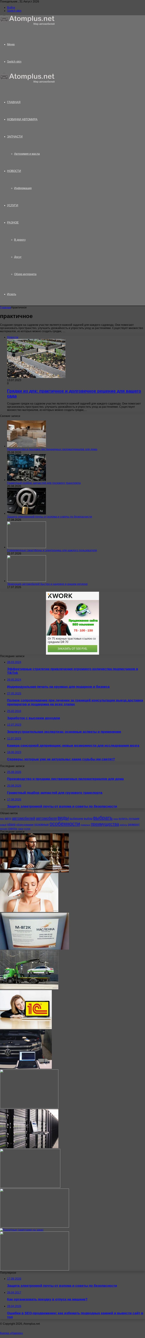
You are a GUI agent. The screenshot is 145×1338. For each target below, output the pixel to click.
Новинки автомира (22, 119)
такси (20, 828)
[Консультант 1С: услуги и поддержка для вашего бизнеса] (26, 1028)
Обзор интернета (25, 274)
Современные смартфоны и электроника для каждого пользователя (52, 550)
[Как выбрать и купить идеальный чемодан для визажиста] (30, 1186)
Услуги (12, 205)
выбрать (103, 818)
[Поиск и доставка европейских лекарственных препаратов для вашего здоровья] (34, 1226)
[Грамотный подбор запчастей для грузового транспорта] (26, 479)
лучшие (134, 818)
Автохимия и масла (27, 153)
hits (2, 818)
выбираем (76, 818)
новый (3, 825)
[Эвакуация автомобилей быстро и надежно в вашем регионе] (26, 580)
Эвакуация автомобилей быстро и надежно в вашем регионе (47, 584)
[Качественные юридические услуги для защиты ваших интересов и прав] (34, 871)
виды (63, 818)
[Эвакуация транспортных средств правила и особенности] (29, 988)
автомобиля (46, 818)
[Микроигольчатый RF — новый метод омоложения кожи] (29, 911)
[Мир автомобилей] (27, 24)
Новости (14, 170)
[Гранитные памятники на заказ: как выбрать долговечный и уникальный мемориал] (21, 1229)
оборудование (25, 824)
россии (3, 828)
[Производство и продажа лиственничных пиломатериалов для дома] (26, 446)
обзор (11, 824)
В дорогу (20, 239)
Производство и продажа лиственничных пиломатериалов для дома (52, 449)
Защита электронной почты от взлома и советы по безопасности (49, 516)
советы (12, 828)
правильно (85, 825)
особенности (65, 824)
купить (123, 818)
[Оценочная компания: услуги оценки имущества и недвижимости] (29, 1107)
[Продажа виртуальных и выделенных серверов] (29, 1147)
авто (8, 818)
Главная (5, 307)
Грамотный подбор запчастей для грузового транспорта (44, 482)
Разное (13, 222)
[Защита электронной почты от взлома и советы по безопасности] (26, 513)
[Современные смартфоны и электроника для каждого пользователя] (26, 547)
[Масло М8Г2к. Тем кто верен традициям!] (34, 948)
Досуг (18, 256)
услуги (27, 828)
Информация (23, 188)
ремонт (134, 824)
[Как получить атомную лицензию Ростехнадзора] (34, 1269)
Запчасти (15, 136)
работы (123, 825)
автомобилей (23, 818)
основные (41, 824)
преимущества (105, 824)
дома (115, 819)
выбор (88, 818)
